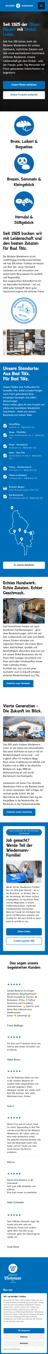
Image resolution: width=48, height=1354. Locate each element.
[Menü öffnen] (41, 5)
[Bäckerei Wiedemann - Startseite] (19, 6)
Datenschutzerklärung (12, 1349)
